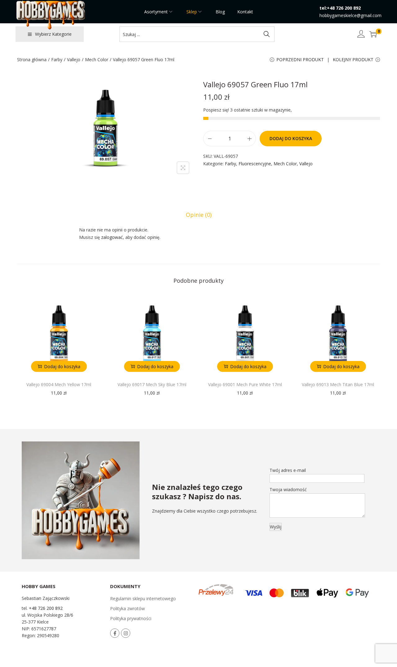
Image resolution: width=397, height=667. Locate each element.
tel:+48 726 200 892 (340, 8)
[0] (373, 34)
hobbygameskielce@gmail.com (350, 15)
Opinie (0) (199, 214)
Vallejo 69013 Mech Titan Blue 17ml (338, 384)
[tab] (199, 214)
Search (267, 34)
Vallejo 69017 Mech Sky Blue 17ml (152, 384)
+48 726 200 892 (46, 608)
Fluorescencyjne (255, 164)
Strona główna (32, 59)
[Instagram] (125, 633)
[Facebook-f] (114, 633)
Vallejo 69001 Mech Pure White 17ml (245, 384)
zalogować (112, 237)
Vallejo (73, 59)
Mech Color (96, 59)
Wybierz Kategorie (53, 34)
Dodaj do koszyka (291, 138)
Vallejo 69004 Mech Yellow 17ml (58, 384)
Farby (56, 59)
